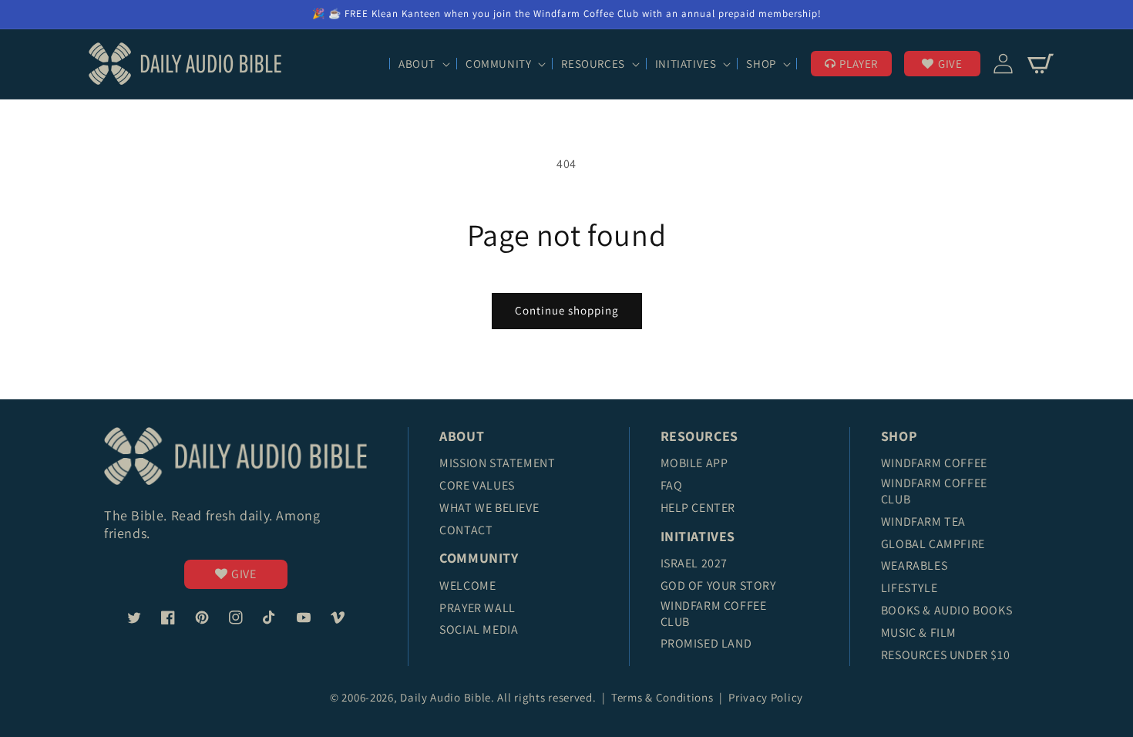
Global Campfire (933, 544)
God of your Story (718, 585)
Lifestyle (909, 588)
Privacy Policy (765, 697)
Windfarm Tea (923, 521)
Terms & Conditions (663, 697)
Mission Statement (497, 463)
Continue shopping (567, 310)
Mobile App (694, 463)
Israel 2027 (694, 563)
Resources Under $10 (945, 655)
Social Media (478, 629)
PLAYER (858, 63)
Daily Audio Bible (445, 697)
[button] (422, 64)
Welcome (467, 585)
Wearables (914, 565)
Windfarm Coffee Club (714, 613)
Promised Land (706, 643)
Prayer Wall (477, 608)
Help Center (698, 508)
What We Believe (489, 508)
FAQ (672, 485)
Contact (466, 530)
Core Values (477, 485)
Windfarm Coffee (934, 463)
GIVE (950, 63)
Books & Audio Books (946, 610)
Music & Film (918, 632)
